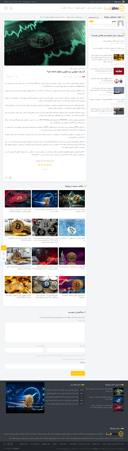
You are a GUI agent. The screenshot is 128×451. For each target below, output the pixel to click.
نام (81, 346)
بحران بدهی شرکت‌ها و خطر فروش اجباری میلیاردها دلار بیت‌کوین (19, 267)
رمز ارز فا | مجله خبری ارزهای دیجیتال (113, 444)
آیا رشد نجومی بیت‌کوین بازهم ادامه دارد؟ (66, 71)
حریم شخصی (63, 444)
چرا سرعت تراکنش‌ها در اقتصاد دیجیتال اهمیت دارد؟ (46, 210)
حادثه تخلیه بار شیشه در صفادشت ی (101, 2)
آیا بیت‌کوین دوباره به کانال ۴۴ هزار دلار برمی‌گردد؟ (73, 296)
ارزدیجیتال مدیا (34, 444)
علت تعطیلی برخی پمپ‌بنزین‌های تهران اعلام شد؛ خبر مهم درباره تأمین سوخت (101, 109)
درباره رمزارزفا (96, 444)
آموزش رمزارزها (80, 8)
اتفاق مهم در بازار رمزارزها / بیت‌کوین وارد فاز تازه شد (72, 267)
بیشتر (91, 21)
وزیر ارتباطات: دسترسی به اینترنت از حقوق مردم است (108, 48)
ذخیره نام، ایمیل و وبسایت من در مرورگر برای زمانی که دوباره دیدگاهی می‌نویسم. (59, 355)
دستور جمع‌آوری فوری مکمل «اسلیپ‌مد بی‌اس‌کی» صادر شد (101, 79)
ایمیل (39, 346)
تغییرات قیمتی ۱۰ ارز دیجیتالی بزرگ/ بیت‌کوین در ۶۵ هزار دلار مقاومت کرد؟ (47, 296)
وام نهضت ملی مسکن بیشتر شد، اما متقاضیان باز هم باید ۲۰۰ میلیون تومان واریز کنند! (101, 90)
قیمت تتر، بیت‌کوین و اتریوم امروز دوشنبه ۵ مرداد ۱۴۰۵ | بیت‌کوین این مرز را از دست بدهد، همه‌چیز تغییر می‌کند (45, 240)
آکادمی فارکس (23, 444)
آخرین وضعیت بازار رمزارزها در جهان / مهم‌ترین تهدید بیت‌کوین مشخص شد (20, 210)
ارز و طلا (70, 8)
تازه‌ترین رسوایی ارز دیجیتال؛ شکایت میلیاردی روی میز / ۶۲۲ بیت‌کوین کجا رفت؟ (45, 267)
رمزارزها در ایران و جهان (94, 8)
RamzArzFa (16, 449)
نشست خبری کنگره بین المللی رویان (113, 41)
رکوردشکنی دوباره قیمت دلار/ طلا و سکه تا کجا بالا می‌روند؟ (61, 400)
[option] (65, 390)
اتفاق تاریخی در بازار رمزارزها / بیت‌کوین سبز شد (72, 239)
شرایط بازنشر (72, 444)
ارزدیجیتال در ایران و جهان (74, 17)
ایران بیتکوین (46, 444)
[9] (17, 76)
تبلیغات (54, 444)
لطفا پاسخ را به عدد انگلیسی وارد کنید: (73, 359)
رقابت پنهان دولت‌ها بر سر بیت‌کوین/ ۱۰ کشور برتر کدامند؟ (19, 239)
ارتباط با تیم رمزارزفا (84, 444)
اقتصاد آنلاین (78, 77)
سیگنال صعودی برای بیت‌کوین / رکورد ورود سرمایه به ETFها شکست (18, 296)
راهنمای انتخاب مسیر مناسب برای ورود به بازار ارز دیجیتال (73, 210)
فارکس (64, 8)
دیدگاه (80, 320)
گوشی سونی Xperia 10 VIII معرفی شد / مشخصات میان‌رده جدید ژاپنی (107, 100)
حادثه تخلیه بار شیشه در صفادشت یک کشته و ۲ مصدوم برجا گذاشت (101, 70)
